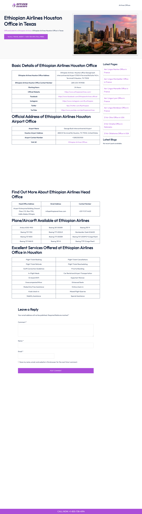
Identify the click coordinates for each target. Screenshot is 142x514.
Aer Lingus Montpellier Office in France (116, 80)
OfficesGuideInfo (10, 31)
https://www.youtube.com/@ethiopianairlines (78, 110)
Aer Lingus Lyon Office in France (114, 99)
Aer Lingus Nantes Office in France (115, 71)
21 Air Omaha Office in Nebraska (113, 125)
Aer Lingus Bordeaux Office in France (116, 109)
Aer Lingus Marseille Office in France (116, 90)
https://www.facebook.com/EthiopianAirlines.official (77, 96)
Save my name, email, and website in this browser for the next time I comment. (49, 362)
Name (21, 341)
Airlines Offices (124, 5)
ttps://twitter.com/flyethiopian (78, 106)
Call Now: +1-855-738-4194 (71, 511)
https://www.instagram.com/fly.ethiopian (77, 101)
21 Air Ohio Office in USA (114, 117)
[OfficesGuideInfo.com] (20, 5)
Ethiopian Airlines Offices (77, 142)
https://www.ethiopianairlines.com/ (78, 92)
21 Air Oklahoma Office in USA (116, 133)
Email (20, 351)
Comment (22, 322)
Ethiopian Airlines (24, 31)
